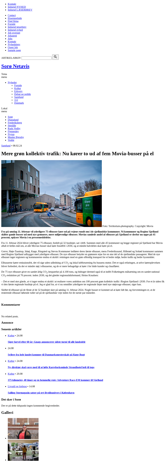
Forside (11, 24)
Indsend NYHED (17, 7)
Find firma (13, 21)
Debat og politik (22, 94)
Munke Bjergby (16, 137)
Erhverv (18, 91)
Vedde (11, 140)
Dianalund (13, 119)
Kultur (17, 88)
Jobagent (12, 35)
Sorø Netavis (15, 66)
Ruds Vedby (14, 128)
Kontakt (12, 4)
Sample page (14, 50)
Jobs (10, 38)
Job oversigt (14, 32)
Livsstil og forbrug (17, 386)
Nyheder (12, 82)
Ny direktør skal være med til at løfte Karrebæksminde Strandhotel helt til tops (51, 367)
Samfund (19, 97)
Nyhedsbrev (14, 44)
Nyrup (11, 134)
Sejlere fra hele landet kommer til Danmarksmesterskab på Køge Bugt (46, 354)
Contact (12, 15)
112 (16, 100)
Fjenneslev (13, 131)
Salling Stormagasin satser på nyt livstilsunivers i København (41, 392)
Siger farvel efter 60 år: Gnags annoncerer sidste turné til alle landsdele (46, 341)
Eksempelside (15, 18)
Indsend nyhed (15, 29)
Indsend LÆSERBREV (20, 9)
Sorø (10, 116)
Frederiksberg (15, 122)
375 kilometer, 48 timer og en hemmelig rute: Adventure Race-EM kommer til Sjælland (55, 380)
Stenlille (12, 125)
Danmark (19, 103)
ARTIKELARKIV (11, 58)
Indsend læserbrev (17, 27)
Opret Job (13, 47)
